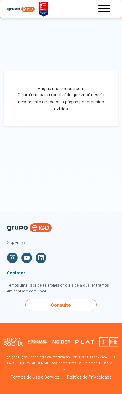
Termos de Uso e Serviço (35, 376)
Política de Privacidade (89, 376)
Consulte (61, 305)
